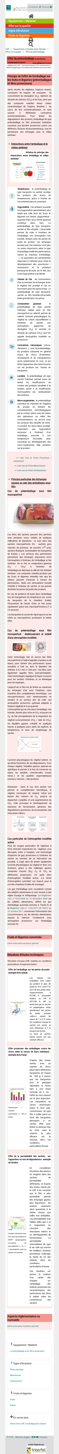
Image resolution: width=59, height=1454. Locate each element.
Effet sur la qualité (19, 26)
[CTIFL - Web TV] (37, 1437)
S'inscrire (46, 7)
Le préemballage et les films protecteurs (27, 1351)
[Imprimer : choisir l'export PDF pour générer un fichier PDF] (30, 40)
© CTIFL (10, 1437)
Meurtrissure (15, 1375)
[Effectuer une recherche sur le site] (30, 44)
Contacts (43, 1437)
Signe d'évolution (18, 30)
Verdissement (16, 1381)
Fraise (12, 1399)
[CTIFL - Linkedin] (32, 1437)
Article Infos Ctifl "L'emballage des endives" (28, 1423)
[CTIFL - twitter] (35, 1437)
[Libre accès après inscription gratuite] (23, 943)
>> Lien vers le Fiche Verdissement (30, 470)
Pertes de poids (16, 1369)
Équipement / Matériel (22, 21)
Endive (13, 1405)
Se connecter (33, 7)
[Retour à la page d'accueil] (30, 16)
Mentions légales (22, 1437)
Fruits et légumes (19, 35)
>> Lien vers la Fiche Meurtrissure (30, 465)
